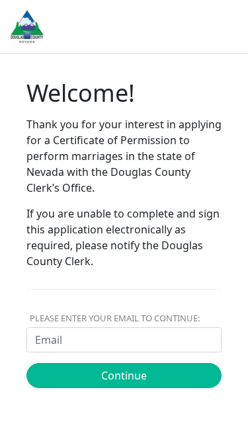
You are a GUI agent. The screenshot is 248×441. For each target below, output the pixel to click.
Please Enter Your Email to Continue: (115, 318)
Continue (124, 375)
